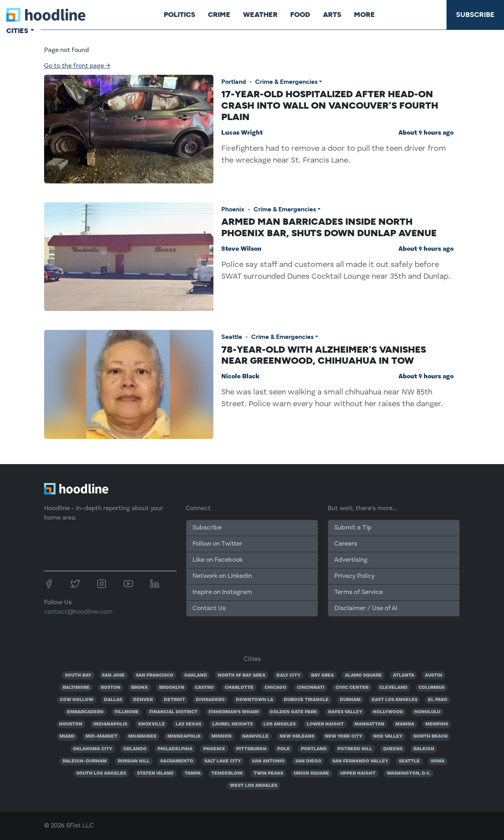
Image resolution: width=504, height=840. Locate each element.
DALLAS (113, 700)
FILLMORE (127, 712)
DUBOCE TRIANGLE (306, 700)
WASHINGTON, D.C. (409, 773)
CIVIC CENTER (352, 687)
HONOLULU (427, 712)
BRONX (139, 687)
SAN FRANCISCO (154, 675)
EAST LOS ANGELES (394, 700)
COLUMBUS (432, 687)
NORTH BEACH (430, 736)
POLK (283, 749)
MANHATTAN (369, 724)
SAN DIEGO (308, 761)
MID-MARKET (101, 736)
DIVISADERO (210, 700)
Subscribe (475, 14)
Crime (219, 14)
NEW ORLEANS (297, 736)
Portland (233, 81)
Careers (345, 544)
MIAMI (66, 736)
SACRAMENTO (176, 761)
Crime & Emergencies (286, 81)
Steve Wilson (241, 249)
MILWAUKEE (142, 736)
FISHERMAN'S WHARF (234, 712)
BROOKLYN (171, 687)
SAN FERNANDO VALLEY (360, 761)
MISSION (221, 736)
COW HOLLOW (76, 700)
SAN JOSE (113, 675)
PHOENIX (214, 749)
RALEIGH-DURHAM (85, 761)
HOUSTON (70, 724)
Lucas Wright (242, 133)
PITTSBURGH (251, 749)
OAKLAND (195, 675)
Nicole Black (240, 377)
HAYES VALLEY (345, 712)
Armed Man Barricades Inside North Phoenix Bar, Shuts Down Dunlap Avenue (329, 227)
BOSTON (110, 687)
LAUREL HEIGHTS (232, 724)
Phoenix (233, 209)
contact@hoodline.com (78, 612)
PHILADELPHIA (175, 749)
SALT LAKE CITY (222, 761)
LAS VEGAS (188, 724)
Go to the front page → (77, 66)
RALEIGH (423, 749)
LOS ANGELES (279, 724)
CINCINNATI (310, 687)
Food (300, 14)
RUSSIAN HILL (134, 761)
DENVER (143, 700)
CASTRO (204, 687)
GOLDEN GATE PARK (293, 712)
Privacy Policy (354, 576)
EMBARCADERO (85, 712)
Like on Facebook (218, 560)
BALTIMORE (76, 687)
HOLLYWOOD (388, 712)
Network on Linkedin (222, 576)
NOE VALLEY (387, 736)
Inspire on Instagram (222, 592)
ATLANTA (403, 675)
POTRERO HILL (354, 749)
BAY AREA (322, 675)
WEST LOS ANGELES (253, 785)
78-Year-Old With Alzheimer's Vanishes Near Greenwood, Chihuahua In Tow (323, 355)
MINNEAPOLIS (183, 736)
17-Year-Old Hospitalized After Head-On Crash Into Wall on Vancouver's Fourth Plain (329, 105)
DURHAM (350, 700)
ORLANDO (134, 749)
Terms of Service (358, 592)
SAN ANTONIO (268, 761)
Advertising (350, 560)
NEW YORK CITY (343, 736)
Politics (179, 14)
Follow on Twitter (217, 544)
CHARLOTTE (239, 687)
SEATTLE (409, 761)
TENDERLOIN (227, 773)
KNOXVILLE (151, 724)
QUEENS (392, 749)
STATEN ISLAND (155, 773)
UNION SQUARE (311, 773)
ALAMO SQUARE (363, 675)
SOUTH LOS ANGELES (101, 773)
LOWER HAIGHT (325, 724)
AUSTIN (433, 675)
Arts (332, 14)
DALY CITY (288, 675)
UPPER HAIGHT (358, 773)
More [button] (364, 14)
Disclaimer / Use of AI (365, 608)
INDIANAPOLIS (110, 724)
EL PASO (437, 700)
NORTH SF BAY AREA (241, 675)
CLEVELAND (393, 687)
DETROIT (174, 700)
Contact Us (209, 608)
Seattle (231, 336)
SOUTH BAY (78, 675)
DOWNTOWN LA (254, 700)
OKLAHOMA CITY (92, 749)
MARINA (404, 724)
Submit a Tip (352, 528)
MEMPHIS (436, 724)
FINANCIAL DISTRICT (173, 712)
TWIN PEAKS (268, 773)
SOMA (438, 761)
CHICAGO (275, 687)
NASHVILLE (255, 736)
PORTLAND (314, 749)
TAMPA (193, 773)
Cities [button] (17, 30)
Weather (260, 14)
